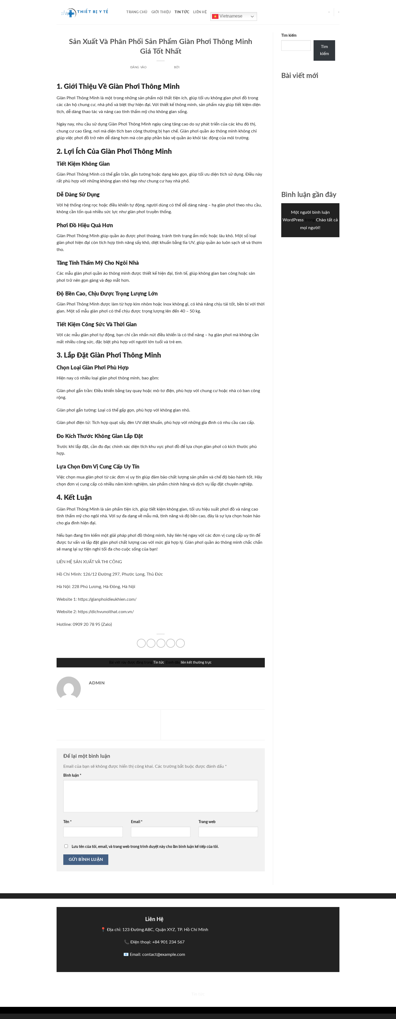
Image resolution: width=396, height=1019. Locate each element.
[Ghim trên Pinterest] (170, 643)
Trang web (207, 822)
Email (137, 822)
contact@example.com (163, 954)
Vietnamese (230, 16)
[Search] (121, 12)
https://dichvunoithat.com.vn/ (106, 612)
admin (185, 67)
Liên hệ (200, 12)
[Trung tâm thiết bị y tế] (83, 12)
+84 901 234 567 (168, 942)
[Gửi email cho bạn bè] (161, 643)
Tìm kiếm (289, 35)
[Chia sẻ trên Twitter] (151, 643)
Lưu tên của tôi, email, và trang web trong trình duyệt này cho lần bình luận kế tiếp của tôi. (145, 847)
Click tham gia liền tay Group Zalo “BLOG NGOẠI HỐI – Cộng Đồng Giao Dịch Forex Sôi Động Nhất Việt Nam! (214, 723)
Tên (67, 822)
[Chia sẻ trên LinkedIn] (180, 643)
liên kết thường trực (196, 662)
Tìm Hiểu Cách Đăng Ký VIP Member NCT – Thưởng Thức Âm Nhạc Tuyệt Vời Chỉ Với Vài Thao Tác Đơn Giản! (107, 725)
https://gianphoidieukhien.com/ (107, 599)
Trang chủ (136, 12)
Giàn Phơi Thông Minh (78, 98)
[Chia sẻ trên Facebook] (141, 643)
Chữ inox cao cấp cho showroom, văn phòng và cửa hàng (309, 94)
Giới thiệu (161, 12)
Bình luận (72, 775)
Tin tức (182, 12)
